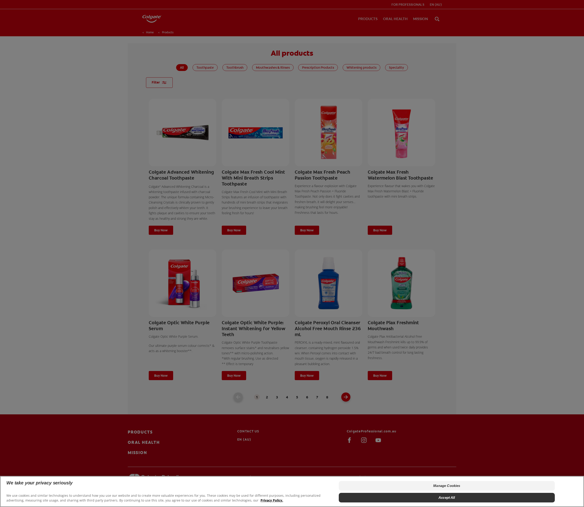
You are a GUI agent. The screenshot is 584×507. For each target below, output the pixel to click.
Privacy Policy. (272, 500)
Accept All (446, 497)
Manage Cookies (446, 486)
